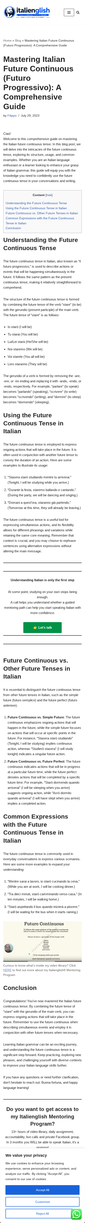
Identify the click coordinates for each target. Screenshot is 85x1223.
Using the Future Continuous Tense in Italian (36, 208)
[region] (42, 1185)
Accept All (42, 1190)
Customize (42, 1202)
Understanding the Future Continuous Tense (36, 203)
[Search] (78, 12)
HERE (7, 970)
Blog (18, 40)
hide (49, 195)
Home (7, 40)
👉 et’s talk (42, 627)
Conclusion (13, 228)
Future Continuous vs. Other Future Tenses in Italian (42, 213)
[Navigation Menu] (69, 12)
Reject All (42, 1213)
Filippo (12, 115)
